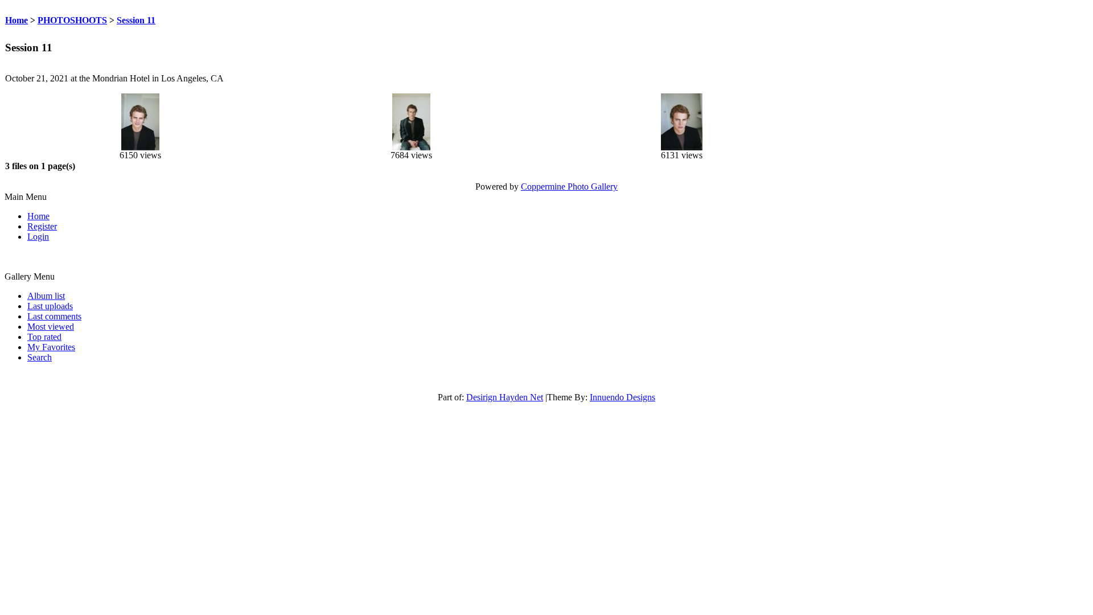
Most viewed (50, 326)
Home (16, 20)
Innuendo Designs (622, 397)
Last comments (54, 316)
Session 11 (136, 20)
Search (39, 357)
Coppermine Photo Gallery (569, 186)
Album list (46, 296)
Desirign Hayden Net (504, 397)
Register (42, 226)
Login (38, 236)
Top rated (44, 337)
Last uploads (50, 306)
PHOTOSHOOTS (72, 20)
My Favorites (51, 347)
